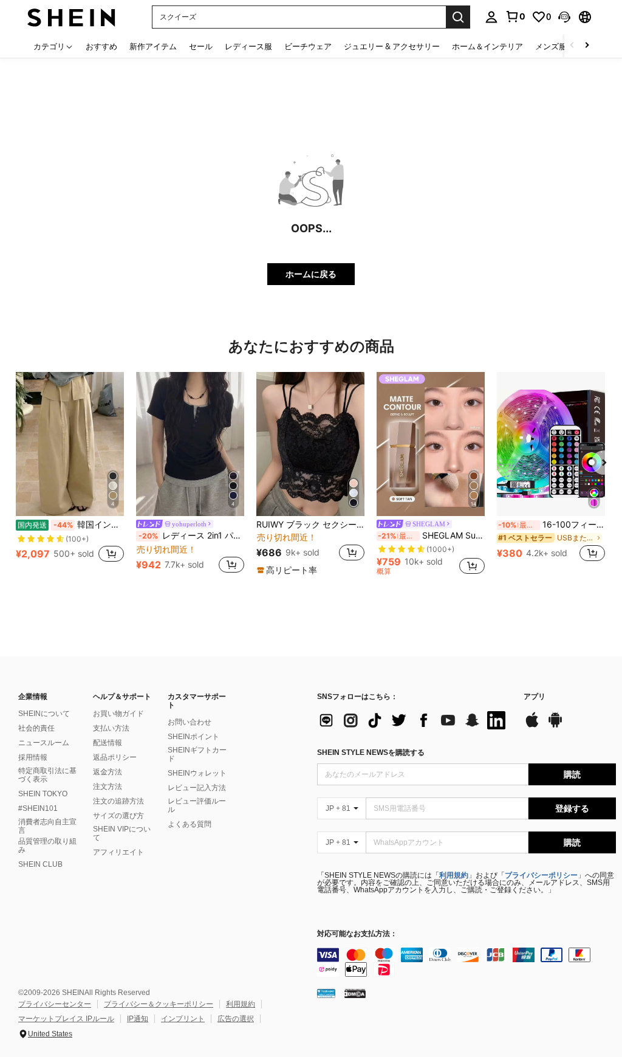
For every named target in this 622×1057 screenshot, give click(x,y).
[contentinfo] (466, 962)
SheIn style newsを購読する (371, 752)
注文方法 (107, 786)
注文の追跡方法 (118, 801)
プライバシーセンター (54, 1004)
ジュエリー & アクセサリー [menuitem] (392, 46)
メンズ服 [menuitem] (551, 46)
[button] (564, 17)
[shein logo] (71, 16)
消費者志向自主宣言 (47, 826)
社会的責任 (36, 728)
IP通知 (137, 1018)
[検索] (458, 17)
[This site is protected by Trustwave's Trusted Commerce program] (326, 992)
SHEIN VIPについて (122, 833)
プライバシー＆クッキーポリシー (158, 1004)
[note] (288, 570)
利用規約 (453, 875)
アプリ (534, 697)
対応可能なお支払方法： (357, 934)
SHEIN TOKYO (42, 794)
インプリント (183, 1018)
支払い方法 (111, 728)
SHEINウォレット (197, 773)
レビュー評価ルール (197, 805)
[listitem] (70, 474)
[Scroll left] (572, 46)
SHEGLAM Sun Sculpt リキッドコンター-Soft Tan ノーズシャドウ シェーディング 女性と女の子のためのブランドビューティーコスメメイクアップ (431, 535)
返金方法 (107, 772)
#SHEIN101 (38, 808)
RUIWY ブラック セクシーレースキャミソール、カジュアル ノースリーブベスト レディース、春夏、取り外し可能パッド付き (310, 524)
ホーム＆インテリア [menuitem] (487, 46)
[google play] (555, 725)
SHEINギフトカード (197, 754)
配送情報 (107, 743)
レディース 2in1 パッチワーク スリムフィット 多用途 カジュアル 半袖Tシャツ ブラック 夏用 (191, 535)
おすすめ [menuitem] (101, 46)
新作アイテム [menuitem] (153, 46)
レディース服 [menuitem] (248, 46)
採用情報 (32, 757)
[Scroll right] (587, 46)
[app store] (532, 725)
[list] (414, 720)
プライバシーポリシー (541, 875)
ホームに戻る (311, 274)
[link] (515, 16)
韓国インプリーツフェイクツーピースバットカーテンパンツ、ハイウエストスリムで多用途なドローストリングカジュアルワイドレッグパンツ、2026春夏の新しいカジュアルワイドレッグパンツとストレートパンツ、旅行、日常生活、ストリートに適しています (71, 524)
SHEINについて (44, 713)
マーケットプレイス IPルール (66, 1018)
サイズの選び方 (118, 815)
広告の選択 (235, 1018)
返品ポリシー (115, 757)
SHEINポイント (193, 736)
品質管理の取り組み (47, 845)
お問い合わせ (189, 722)
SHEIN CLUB (40, 864)
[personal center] (491, 17)
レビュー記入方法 (197, 787)
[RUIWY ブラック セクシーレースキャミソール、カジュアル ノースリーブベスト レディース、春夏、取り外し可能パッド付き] (310, 444)
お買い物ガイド (118, 713)
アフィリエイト (118, 852)
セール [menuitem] (201, 46)
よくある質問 (189, 824)
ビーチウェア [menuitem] (308, 46)
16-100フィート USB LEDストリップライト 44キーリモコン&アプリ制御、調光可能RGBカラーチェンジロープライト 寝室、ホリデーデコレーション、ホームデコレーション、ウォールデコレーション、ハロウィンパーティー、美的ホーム (551, 524)
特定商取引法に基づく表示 (47, 774)
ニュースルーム (43, 743)
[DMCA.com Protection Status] (355, 992)
